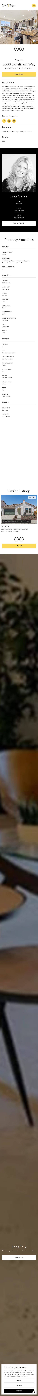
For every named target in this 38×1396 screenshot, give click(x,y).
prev (16, 49)
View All (19, 546)
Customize (19, 1385)
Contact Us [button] (19, 1257)
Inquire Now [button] (19, 74)
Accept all (19, 1390)
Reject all (19, 1380)
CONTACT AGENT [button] (19, 223)
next (21, 49)
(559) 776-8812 (19, 211)
